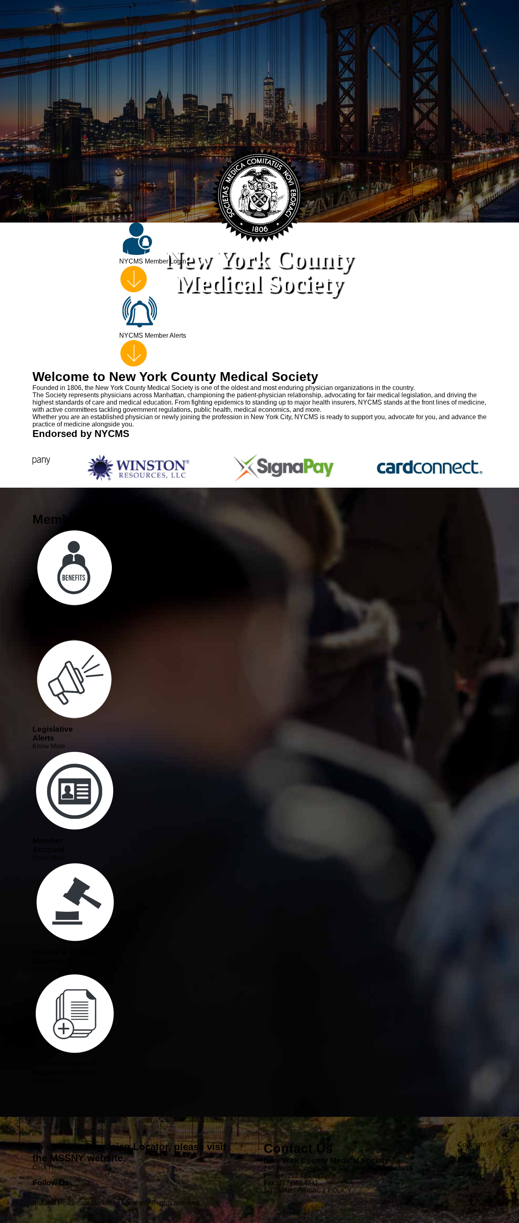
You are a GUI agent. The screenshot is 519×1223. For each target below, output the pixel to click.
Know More (48, 634)
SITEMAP (278, 1190)
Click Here (47, 1167)
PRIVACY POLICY (324, 1190)
